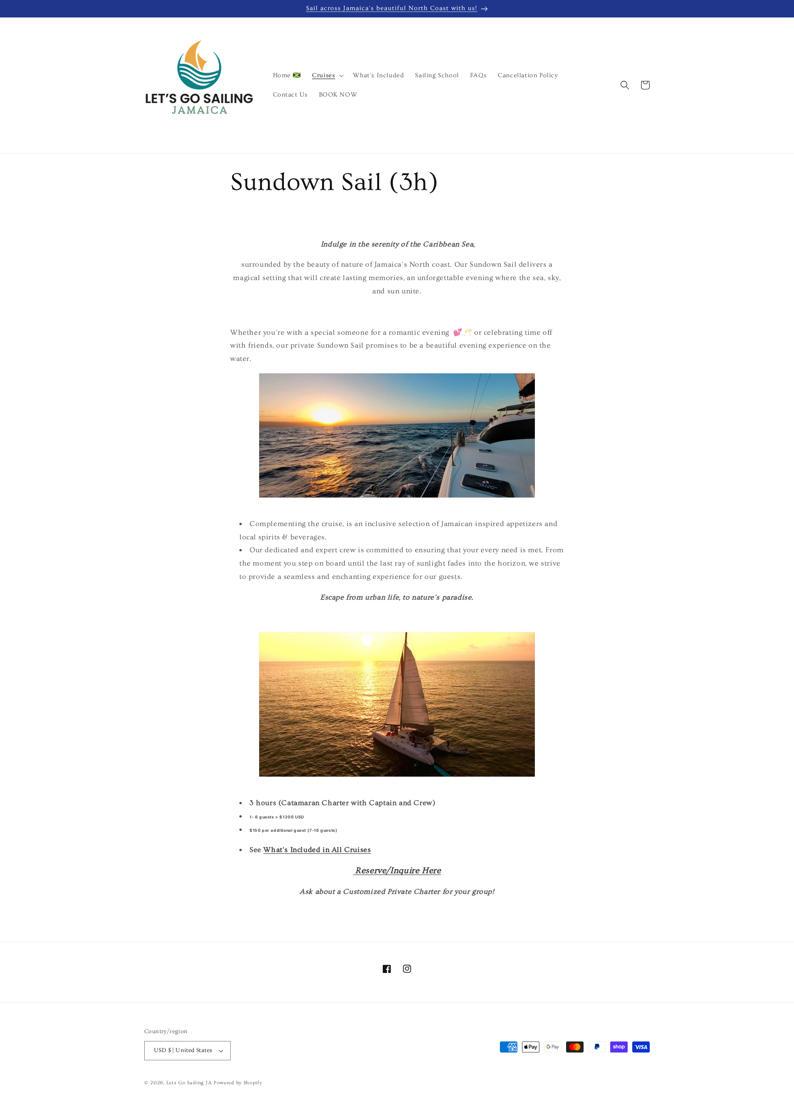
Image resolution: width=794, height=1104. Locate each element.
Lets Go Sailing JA (189, 1083)
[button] (326, 75)
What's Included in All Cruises (317, 850)
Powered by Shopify (238, 1083)
